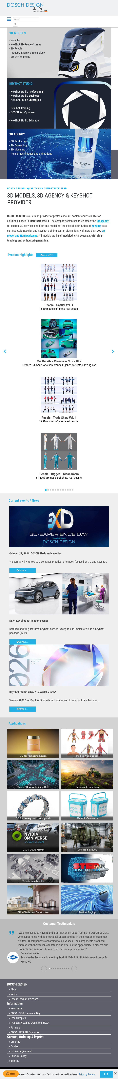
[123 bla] (15, 24)
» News (13, 994)
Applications (17, 723)
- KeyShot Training (19, 108)
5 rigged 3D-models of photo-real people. (59, 477)
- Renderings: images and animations (30, 153)
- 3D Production (18, 141)
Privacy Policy (87, 1074)
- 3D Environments (19, 56)
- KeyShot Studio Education (24, 120)
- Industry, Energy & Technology (27, 52)
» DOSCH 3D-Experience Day (24, 1013)
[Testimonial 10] (68, 968)
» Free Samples (17, 1018)
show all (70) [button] (48, 255)
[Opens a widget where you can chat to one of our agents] (11, 1074)
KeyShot (96, 226)
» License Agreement (20, 1051)
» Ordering (14, 1041)
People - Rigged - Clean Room (59, 474)
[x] (115, 1072)
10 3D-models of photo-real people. (59, 308)
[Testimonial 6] (60, 968)
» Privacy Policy (17, 1056)
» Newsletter (16, 1008)
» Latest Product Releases (23, 999)
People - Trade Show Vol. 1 (59, 417)
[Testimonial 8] (64, 968)
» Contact (14, 1046)
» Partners (14, 1027)
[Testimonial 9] (66, 968)
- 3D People (15, 48)
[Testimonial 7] (62, 968)
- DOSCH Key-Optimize (22, 112)
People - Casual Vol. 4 (59, 305)
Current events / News (24, 500)
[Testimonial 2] (51, 968)
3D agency (103, 221)
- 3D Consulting (18, 145)
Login (34, 11)
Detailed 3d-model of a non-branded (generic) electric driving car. (59, 365)
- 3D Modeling (17, 149)
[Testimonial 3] (53, 968)
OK (106, 1074)
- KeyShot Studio (26, 91)
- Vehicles (14, 40)
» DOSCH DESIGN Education (24, 1032)
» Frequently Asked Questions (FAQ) (29, 1022)
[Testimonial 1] (49, 968)
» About (13, 989)
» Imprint (14, 1060)
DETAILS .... (23, 570)
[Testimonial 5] (58, 968)
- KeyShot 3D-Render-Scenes (25, 44)
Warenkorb (40, 11)
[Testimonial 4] (55, 968)
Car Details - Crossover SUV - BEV (59, 361)
